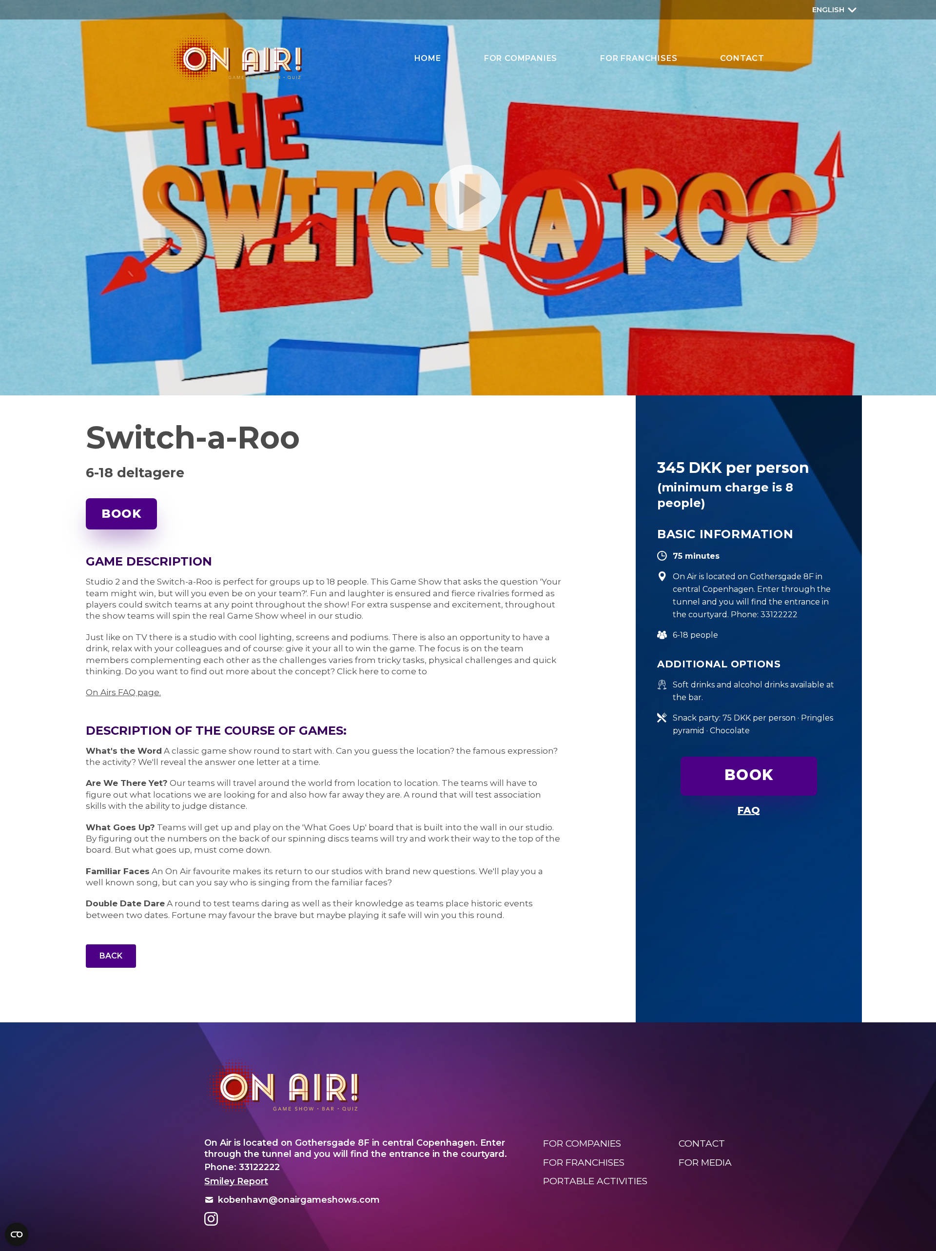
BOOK (121, 514)
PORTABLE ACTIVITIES (595, 1181)
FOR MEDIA (705, 1162)
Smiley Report (236, 1181)
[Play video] (468, 198)
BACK (110, 955)
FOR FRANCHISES (638, 58)
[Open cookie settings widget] (16, 1234)
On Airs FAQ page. (123, 692)
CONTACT (742, 58)
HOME (427, 58)
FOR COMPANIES (520, 58)
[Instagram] (211, 1219)
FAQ (749, 810)
